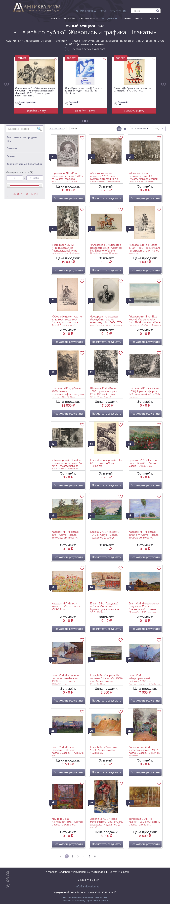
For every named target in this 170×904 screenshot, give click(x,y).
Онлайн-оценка (86, 11)
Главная (55, 18)
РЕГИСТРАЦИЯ (118, 11)
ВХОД (103, 11)
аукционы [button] (108, 18)
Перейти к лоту (36, 111)
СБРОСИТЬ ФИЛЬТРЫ (25, 194)
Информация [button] (87, 18)
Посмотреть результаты (68, 198)
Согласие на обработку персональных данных (85, 901)
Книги (138, 18)
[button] (57, 128)
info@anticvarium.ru (87, 886)
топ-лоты (74, 128)
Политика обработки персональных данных (85, 898)
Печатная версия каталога (88, 49)
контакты (152, 18)
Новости (69, 18)
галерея (126, 18)
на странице (138, 128)
